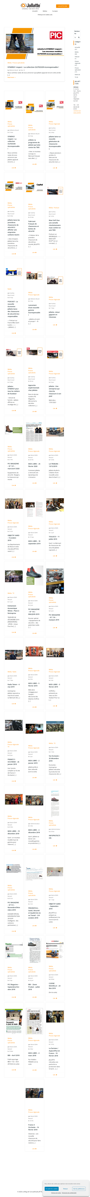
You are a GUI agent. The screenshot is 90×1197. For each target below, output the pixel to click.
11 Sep (52, 900)
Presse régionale (54, 124)
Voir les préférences (79, 1189)
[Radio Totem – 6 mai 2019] (14, 655)
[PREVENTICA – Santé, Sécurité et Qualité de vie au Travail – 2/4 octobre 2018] (34, 874)
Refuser (65, 1189)
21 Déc (52, 752)
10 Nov (11, 132)
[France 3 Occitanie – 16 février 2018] (34, 1093)
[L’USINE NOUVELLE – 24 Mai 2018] (55, 949)
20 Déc (11, 827)
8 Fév (31, 679)
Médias (45, 11)
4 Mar (31, 1049)
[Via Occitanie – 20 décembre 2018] (55, 726)
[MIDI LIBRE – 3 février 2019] (55, 652)
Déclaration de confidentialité (69, 1193)
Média (10, 63)
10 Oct (11, 531)
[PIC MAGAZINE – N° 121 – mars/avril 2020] (14, 430)
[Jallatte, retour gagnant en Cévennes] (55, 280)
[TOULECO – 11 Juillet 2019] (55, 505)
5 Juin (31, 605)
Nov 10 (23, 70)
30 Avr (31, 381)
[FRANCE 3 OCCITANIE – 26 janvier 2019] (14, 725)
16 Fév (52, 216)
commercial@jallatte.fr (80, 111)
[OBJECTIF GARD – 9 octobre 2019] (14, 503)
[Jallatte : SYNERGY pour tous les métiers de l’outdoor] (14, 352)
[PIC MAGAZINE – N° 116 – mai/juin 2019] (55, 581)
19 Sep (32, 537)
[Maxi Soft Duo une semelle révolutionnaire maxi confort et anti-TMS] (55, 191)
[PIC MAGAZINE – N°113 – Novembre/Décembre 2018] (14, 868)
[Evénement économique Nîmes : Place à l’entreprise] (14, 576)
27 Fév (11, 459)
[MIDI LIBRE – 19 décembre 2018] (14, 799)
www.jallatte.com (78, 113)
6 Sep (31, 301)
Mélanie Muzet (13, 70)
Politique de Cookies (56, 1193)
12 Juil (52, 532)
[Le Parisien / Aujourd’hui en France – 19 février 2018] (55, 1016)
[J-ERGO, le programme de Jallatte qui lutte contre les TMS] (34, 108)
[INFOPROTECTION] (55, 804)
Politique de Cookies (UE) (45, 14)
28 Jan (11, 755)
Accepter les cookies (52, 1189)
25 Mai (52, 132)
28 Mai (52, 979)
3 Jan (31, 756)
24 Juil (31, 980)
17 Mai (52, 308)
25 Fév (31, 460)
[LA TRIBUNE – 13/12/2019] (55, 432)
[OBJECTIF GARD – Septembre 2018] (55, 872)
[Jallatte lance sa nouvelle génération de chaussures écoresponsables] (55, 105)
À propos (55, 11)
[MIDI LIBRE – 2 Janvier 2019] (34, 729)
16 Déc (52, 460)
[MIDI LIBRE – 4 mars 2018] (34, 1021)
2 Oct (31, 904)
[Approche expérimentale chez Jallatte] (34, 351)
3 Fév (51, 680)
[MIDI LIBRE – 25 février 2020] (34, 432)
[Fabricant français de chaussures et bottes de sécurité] (34, 187)
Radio (9, 289)
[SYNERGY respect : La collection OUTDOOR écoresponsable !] (34, 43)
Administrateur (35, 824)
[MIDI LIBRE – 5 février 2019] (34, 651)
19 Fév (52, 1044)
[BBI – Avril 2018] (14, 1021)
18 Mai (11, 1051)
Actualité (35, 11)
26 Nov (52, 831)
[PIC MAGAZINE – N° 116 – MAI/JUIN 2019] (34, 575)
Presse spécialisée (18, 63)
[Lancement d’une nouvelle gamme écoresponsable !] (34, 275)
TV (13, 593)
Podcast (56, 208)
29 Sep (11, 297)
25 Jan (52, 382)
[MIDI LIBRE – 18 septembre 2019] (34, 509)
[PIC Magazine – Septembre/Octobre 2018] (14, 950)
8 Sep (31, 136)
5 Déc (31, 826)
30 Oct (11, 898)
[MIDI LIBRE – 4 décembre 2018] (34, 800)
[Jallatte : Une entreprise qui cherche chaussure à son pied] (55, 354)
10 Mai (11, 382)
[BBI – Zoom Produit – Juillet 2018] (34, 950)
